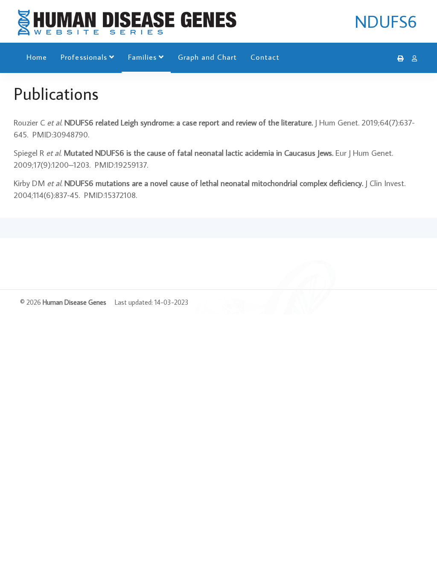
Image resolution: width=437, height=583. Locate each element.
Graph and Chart (207, 57)
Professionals (84, 57)
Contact (265, 57)
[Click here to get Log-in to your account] (412, 58)
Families (142, 57)
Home (36, 57)
